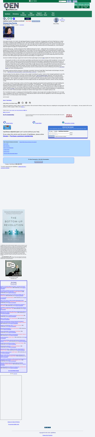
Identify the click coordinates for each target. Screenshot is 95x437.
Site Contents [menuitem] (23, 14)
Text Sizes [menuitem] (53, 14)
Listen (27, 19)
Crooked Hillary (6, 149)
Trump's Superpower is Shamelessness (8, 331)
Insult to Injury (6, 151)
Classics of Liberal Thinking (14, 422)
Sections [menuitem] (7, 14)
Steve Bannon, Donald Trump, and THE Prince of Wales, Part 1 (12, 294)
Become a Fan (62, 19)
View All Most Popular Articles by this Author (28, 141)
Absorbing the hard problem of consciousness (9, 334)
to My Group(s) (6, 112)
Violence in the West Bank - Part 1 (7, 325)
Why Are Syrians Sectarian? (6, 346)
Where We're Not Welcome (6, 328)
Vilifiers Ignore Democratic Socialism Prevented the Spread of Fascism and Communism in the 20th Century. (12, 322)
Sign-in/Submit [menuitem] (31, 14)
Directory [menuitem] (15, 14)
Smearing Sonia (10, 23)
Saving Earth (6, 143)
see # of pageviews (12, 292)
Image (5, 38)
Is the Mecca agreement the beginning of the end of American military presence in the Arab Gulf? (12, 291)
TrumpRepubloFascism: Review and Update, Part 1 (10, 366)
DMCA (10, 39)
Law (15, 110)
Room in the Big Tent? (5, 318)
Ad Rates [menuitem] (45, 14)
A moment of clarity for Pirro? (6, 351)
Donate (5, 136)
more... (23, 106)
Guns (11, 110)
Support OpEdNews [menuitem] (39, 14)
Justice (13, 110)
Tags (25, 110)
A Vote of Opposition (4, 337)
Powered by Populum (47, 435)
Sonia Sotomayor (20, 110)
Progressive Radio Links (13, 424)
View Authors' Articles (69, 123)
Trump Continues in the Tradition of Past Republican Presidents (13, 304)
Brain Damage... (7, 145)
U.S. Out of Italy (4, 297)
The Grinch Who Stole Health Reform (11, 153)
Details (8, 39)
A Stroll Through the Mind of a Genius (8, 343)
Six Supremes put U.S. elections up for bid (9, 315)
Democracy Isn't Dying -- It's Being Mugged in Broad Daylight (12, 349)
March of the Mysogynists (8, 147)
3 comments (21, 24)
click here (15, 373)
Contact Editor (38, 123)
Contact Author (9, 123)
